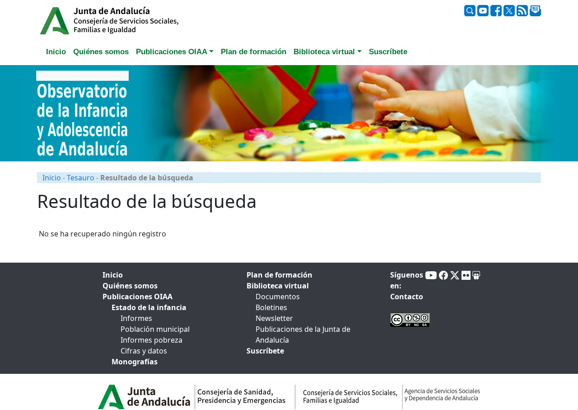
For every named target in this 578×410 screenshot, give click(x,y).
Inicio (51, 178)
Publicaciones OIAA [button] (171, 51)
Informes (136, 318)
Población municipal (155, 329)
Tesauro (80, 178)
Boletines (271, 307)
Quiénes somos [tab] (101, 51)
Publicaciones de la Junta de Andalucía (303, 334)
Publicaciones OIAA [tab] (137, 297)
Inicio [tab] (56, 51)
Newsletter (274, 318)
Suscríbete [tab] (388, 51)
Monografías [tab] (135, 362)
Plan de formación (279, 275)
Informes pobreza (151, 340)
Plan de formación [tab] (253, 51)
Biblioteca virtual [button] (324, 51)
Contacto (406, 297)
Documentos (278, 297)
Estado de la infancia (149, 307)
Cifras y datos (144, 351)
